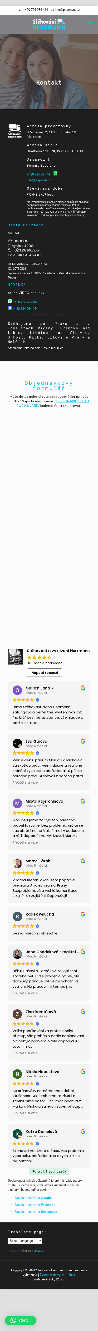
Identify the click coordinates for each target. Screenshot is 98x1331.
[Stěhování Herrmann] (49, 24)
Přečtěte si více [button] (25, 783)
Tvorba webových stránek (57, 1275)
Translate (37, 1250)
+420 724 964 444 (35, 10)
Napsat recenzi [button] (44, 672)
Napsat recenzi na (33, 1198)
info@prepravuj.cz (67, 10)
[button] (20, 1320)
